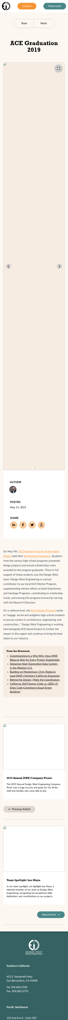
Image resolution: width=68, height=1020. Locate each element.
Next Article (51, 914)
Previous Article (19, 809)
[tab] (33, 468)
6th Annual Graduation (37, 556)
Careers (26, 6)
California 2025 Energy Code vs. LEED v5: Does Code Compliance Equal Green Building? (34, 688)
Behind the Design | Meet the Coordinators (35, 680)
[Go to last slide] (8, 266)
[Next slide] (59, 266)
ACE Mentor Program (43, 610)
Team (24, 23)
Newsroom (54, 6)
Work (43, 23)
